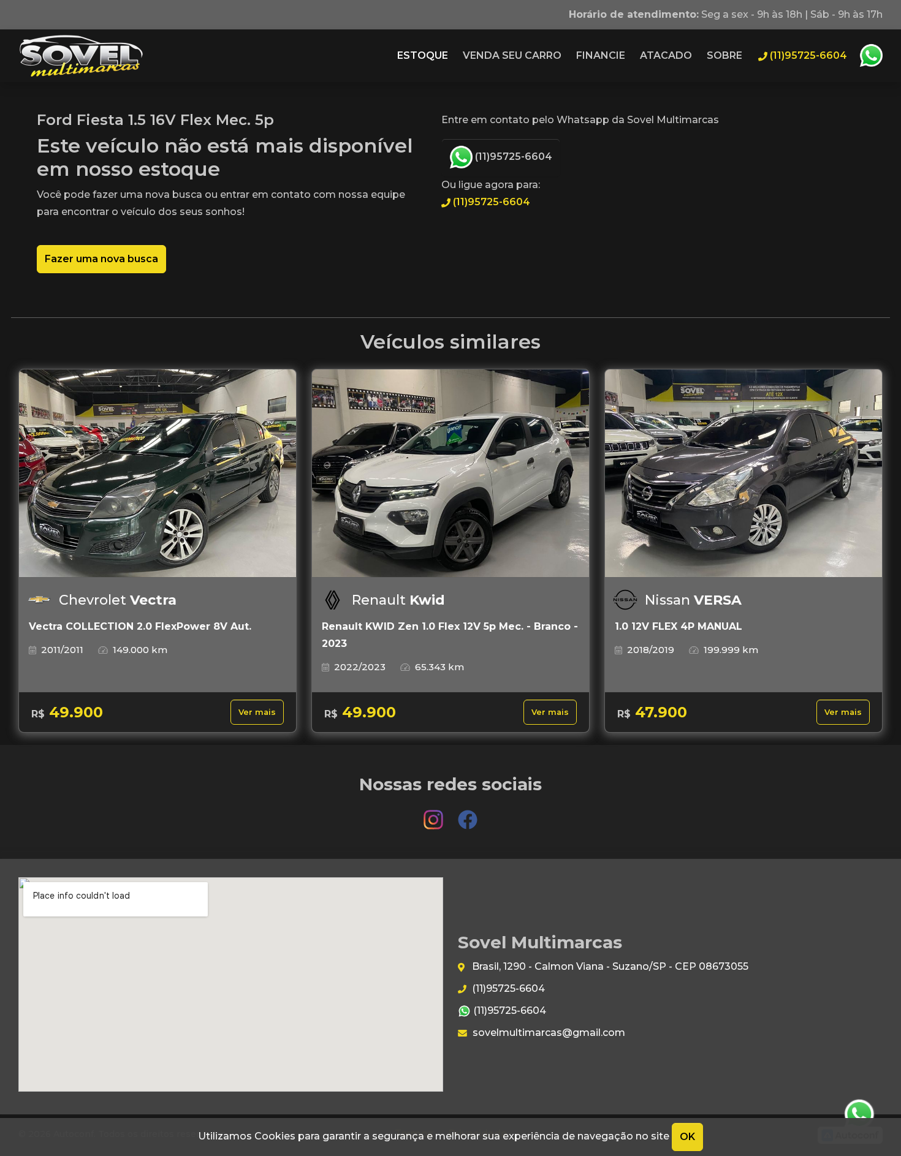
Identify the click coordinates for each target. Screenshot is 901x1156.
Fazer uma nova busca (101, 259)
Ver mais (257, 712)
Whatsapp (871, 55)
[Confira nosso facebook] (468, 814)
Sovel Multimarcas (80, 55)
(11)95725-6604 (512, 156)
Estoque (422, 55)
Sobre (724, 55)
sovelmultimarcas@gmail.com (547, 1032)
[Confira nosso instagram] (434, 814)
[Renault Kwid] (450, 473)
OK (687, 1137)
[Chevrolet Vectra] (157, 473)
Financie (600, 55)
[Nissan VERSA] (743, 473)
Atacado (666, 55)
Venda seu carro (512, 55)
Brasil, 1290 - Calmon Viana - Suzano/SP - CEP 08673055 (609, 966)
